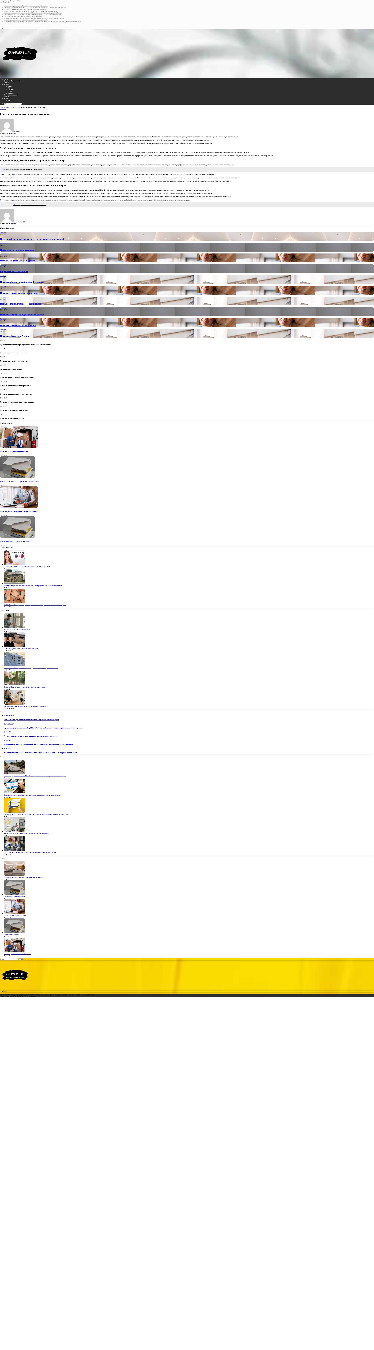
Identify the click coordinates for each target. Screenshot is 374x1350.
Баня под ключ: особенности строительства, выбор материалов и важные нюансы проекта (34, 18)
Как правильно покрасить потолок (15, 541)
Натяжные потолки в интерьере (17, 249)
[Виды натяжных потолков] (14, 932)
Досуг (10, 100)
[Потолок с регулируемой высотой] (19, 447)
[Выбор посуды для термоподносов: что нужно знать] (14, 646)
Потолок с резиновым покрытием (18, 325)
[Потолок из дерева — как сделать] (14, 913)
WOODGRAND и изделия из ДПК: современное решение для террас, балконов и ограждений (35, 605)
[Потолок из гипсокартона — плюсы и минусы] (19, 507)
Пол (9, 88)
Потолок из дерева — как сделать (18, 260)
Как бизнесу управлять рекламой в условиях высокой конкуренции (26, 833)
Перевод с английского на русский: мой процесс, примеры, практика (27, 566)
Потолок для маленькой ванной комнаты (22, 282)
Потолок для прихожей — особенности (20, 303)
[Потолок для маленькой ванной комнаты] (14, 952)
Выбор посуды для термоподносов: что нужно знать (21, 649)
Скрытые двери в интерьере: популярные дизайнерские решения (25, 20)
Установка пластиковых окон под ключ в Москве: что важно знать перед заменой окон (33, 13)
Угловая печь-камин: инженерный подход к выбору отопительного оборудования (31, 11)
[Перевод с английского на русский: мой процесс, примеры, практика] (14, 564)
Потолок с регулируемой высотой (14, 451)
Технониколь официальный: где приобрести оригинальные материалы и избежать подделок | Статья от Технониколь (43, 21)
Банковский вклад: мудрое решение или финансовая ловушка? (25, 687)
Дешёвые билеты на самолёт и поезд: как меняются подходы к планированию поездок (32, 14)
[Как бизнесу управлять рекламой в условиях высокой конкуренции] (14, 831)
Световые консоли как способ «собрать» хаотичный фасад (23, 16)
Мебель (6, 83)
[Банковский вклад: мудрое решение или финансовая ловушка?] (14, 685)
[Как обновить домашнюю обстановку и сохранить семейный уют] (14, 704)
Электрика (11, 93)
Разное (6, 98)
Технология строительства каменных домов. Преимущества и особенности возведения (33, 586)
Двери (10, 86)
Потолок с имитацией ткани (15, 336)
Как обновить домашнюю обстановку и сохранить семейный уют (26, 6)
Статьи (8, 107)
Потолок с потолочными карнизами (19, 293)
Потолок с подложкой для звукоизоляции (22, 314)
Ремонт (6, 84)
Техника (6, 97)
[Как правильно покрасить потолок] (17, 537)
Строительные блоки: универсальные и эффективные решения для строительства (31, 668)
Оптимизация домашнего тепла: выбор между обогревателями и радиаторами (30, 852)
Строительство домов (11, 95)
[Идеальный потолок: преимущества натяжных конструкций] (14, 875)
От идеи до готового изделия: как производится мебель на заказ (25, 9)
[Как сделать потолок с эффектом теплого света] (17, 477)
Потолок (11, 90)
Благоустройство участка (12, 81)
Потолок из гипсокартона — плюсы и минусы (19, 511)
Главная (6, 79)
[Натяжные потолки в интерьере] (14, 894)
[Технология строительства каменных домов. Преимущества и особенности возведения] (14, 583)
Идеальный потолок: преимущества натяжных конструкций (32, 239)
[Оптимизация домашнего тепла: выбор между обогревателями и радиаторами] (14, 850)
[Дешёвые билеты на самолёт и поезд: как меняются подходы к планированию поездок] (14, 793)
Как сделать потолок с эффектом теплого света (19, 481)
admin (16, 132)
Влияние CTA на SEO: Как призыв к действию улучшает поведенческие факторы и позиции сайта (37, 814)
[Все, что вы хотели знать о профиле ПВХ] (14, 627)
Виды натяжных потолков (14, 271)
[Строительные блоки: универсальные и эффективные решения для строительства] (14, 666)
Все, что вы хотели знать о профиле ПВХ (17, 629)
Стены (10, 91)
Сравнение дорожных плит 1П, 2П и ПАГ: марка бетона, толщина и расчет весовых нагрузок (35, 7)
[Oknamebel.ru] (19, 72)
